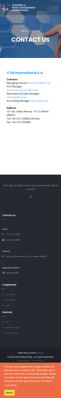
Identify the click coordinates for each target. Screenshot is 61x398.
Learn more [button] (11, 385)
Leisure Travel (11, 333)
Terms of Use (37, 360)
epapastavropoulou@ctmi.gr (22, 90)
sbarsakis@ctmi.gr (17, 97)
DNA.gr (39, 352)
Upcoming (9, 294)
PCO (7, 322)
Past (7, 305)
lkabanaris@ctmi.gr (39, 83)
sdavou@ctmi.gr (40, 100)
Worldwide (10, 300)
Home (24, 30)
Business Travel (12, 327)
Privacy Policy (23, 360)
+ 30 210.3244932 (13, 234)
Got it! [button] (9, 392)
